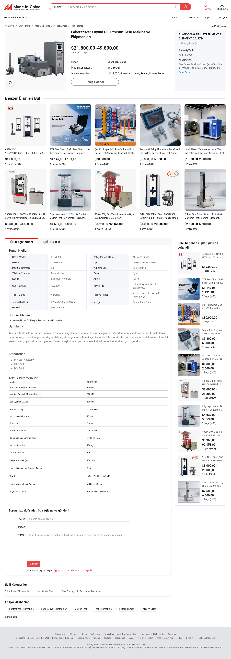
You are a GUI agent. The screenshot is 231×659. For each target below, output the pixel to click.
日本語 (150, 637)
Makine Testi (80, 608)
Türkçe (179, 637)
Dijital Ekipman (126, 608)
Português (57, 637)
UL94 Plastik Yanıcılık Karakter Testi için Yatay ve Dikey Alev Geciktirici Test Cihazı (212, 357)
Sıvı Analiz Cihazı (46, 591)
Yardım (192, 17)
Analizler (172, 634)
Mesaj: (22, 534)
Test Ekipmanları (103, 608)
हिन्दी (159, 637)
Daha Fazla (184, 72)
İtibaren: (20, 518)
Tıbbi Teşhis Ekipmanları (17, 591)
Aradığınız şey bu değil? (39, 570)
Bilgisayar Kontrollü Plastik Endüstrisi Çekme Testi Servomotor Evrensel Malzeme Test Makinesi (212, 408)
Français (69, 637)
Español (45, 637)
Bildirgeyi (74, 634)
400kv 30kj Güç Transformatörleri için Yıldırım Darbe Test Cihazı (212, 433)
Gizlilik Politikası (111, 634)
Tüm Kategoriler (16, 17)
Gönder (34, 563)
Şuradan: (21, 526)
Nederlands (119, 637)
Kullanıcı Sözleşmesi (91, 634)
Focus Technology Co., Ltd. (114, 644)
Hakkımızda (60, 634)
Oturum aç (222, 8)
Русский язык (83, 637)
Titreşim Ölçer (149, 608)
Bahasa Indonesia (207, 637)
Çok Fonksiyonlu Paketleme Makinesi (81, 591)
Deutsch (107, 637)
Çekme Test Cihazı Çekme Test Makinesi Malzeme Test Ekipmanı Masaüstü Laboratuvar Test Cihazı (212, 484)
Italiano (96, 637)
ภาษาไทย (168, 637)
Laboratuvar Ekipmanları (21, 608)
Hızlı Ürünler (158, 634)
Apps (207, 17)
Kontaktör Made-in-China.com (136, 634)
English (34, 637)
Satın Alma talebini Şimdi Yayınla (73, 570)
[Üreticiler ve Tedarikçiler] (21, 6)
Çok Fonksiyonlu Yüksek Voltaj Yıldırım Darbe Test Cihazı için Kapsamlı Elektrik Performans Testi (212, 306)
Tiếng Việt (190, 637)
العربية (131, 637)
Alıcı (174, 17)
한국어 (141, 637)
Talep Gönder (95, 82)
